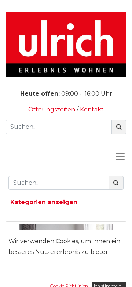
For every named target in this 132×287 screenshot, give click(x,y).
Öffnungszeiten (52, 109)
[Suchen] (118, 127)
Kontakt (92, 109)
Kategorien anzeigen (43, 202)
